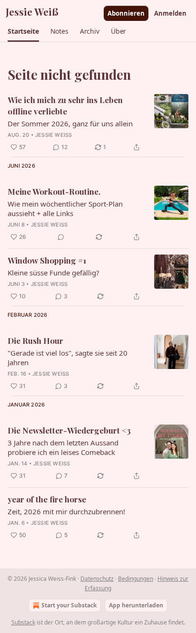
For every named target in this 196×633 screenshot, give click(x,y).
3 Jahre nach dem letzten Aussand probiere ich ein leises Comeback (63, 447)
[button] (23, 31)
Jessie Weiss (53, 135)
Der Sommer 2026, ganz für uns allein (70, 123)
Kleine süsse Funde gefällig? (53, 272)
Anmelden (170, 13)
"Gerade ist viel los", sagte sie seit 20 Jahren (67, 357)
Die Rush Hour (35, 340)
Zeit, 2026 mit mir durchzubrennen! (66, 511)
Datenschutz (97, 579)
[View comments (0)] (61, 237)
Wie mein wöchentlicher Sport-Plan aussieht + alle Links (65, 208)
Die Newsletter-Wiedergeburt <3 (69, 430)
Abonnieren (126, 13)
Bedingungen (135, 579)
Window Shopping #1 (47, 260)
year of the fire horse (47, 499)
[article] (98, 123)
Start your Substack (69, 605)
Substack (23, 622)
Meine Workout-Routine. (54, 191)
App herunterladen (136, 605)
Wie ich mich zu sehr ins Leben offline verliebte (65, 105)
